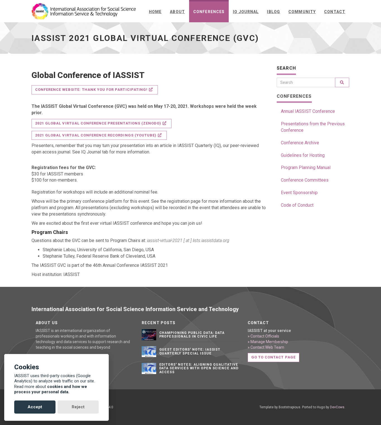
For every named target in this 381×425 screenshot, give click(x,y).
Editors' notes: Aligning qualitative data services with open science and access (199, 368)
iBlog (273, 11)
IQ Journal (246, 11)
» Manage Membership (268, 341)
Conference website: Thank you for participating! (91, 89)
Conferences (209, 11)
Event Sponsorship (299, 192)
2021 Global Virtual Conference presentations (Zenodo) (98, 123)
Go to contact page (273, 357)
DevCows (337, 407)
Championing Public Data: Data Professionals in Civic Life (192, 334)
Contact (334, 11)
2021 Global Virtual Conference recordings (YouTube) (95, 135)
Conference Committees (305, 180)
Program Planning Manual (306, 167)
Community (302, 11)
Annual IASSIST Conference (308, 111)
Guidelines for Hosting (303, 155)
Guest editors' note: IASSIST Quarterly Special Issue (190, 351)
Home (155, 11)
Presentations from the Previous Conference (313, 127)
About (177, 11)
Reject (78, 406)
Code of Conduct (297, 205)
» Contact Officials (263, 336)
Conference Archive (300, 142)
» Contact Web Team (266, 347)
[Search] (342, 82)
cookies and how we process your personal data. (50, 389)
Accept (35, 406)
